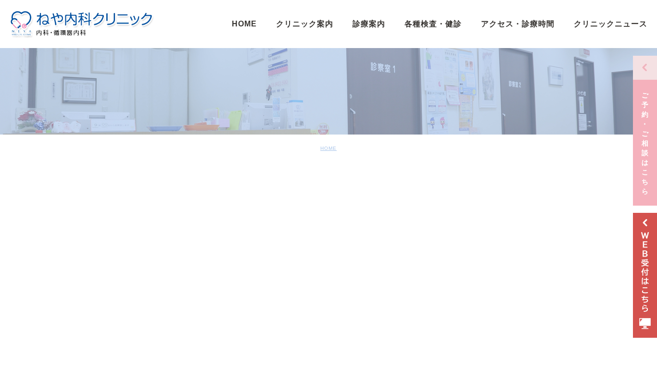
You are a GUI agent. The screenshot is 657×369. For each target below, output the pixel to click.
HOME (328, 148)
